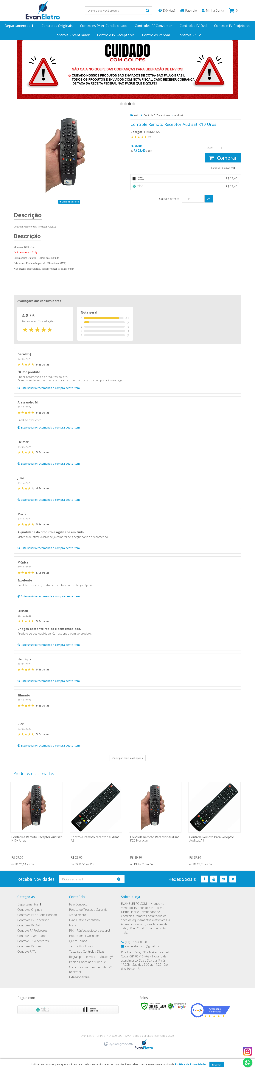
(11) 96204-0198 (136, 942)
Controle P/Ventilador (31, 936)
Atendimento (77, 915)
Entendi (216, 1064)
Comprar (226, 157)
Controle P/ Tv (26, 951)
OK (208, 198)
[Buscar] (147, 10)
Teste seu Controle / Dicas (86, 951)
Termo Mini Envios (81, 946)
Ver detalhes (36, 824)
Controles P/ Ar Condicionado (37, 915)
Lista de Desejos (70, 201)
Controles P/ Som (29, 946)
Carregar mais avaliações (127, 758)
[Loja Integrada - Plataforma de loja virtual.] (118, 1044)
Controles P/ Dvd (28, 925)
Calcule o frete (169, 199)
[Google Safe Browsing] (177, 1006)
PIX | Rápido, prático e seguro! (89, 930)
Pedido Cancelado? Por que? (88, 962)
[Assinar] (120, 879)
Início (136, 115)
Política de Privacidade (84, 936)
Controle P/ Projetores (32, 930)
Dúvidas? (169, 10)
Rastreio (191, 10)
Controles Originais (30, 910)
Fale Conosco (78, 904)
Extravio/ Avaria (79, 977)
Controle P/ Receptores (157, 115)
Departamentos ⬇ (29, 904)
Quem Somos (78, 941)
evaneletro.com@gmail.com (143, 946)
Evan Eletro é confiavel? (84, 920)
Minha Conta (215, 10)
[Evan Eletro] (42, 10)
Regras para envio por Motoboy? (91, 957)
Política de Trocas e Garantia (88, 910)
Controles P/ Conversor (33, 920)
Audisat (178, 115)
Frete (72, 925)
